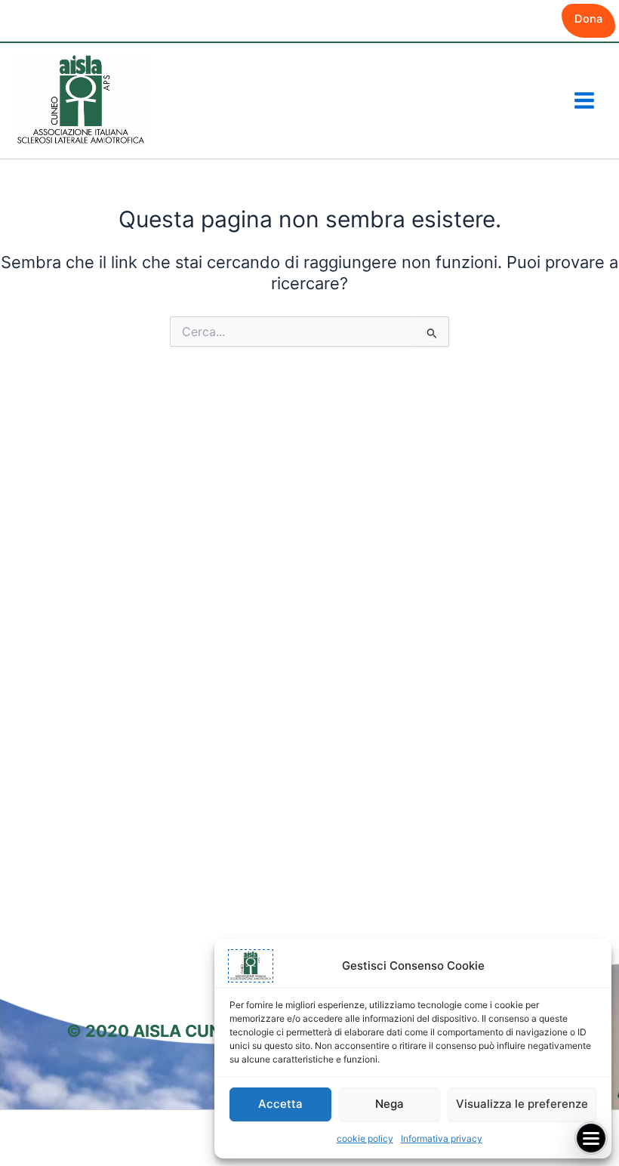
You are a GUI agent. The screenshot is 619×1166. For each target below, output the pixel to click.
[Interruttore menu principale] (584, 100)
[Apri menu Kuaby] (591, 1138)
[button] (588, 21)
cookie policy (365, 1138)
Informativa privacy (441, 1138)
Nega (389, 1104)
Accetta (280, 1104)
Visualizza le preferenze (522, 1104)
